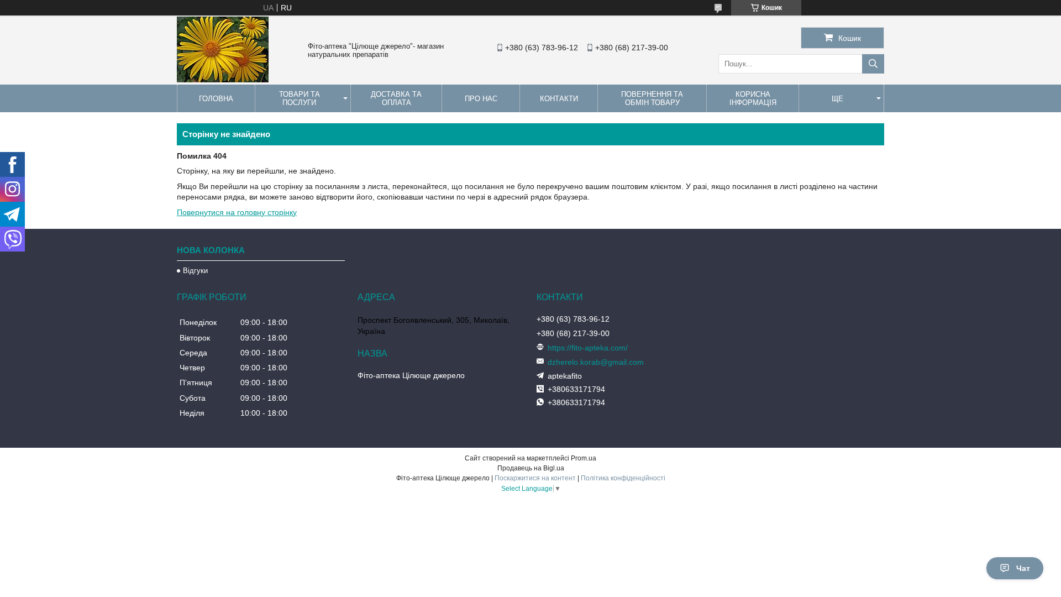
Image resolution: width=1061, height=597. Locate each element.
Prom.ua (583, 458)
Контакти (559, 99)
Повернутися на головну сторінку (237, 212)
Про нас (481, 99)
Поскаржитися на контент (535, 478)
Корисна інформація (752, 98)
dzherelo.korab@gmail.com (596, 362)
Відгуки (195, 270)
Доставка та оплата (396, 98)
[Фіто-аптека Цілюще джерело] (223, 79)
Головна (216, 99)
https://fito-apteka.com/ (588, 347)
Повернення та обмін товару (652, 98)
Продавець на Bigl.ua (530, 468)
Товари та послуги (299, 98)
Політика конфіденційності (623, 478)
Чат (1023, 568)
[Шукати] (873, 64)
